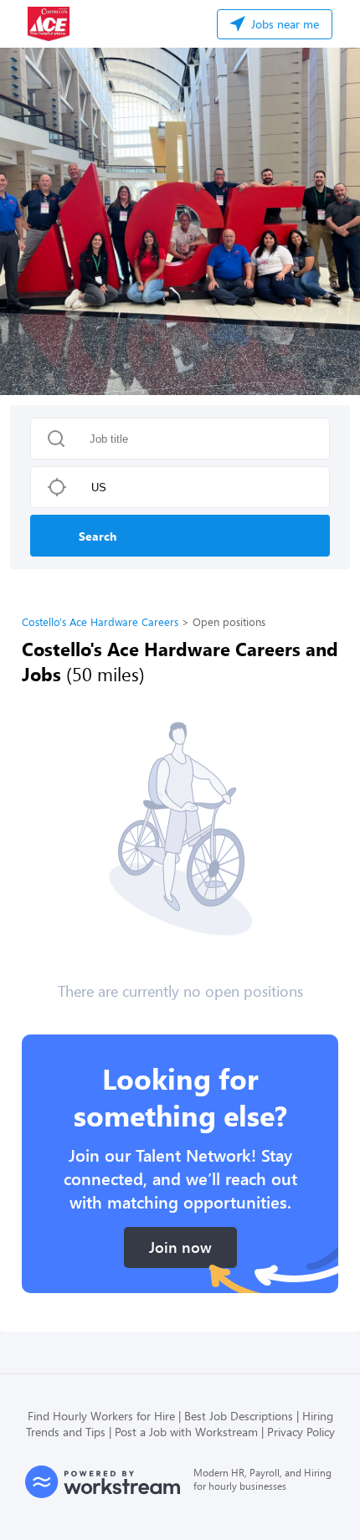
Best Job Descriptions (238, 1416)
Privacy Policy (301, 1432)
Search (97, 536)
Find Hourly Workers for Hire (101, 1416)
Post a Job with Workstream (186, 1432)
